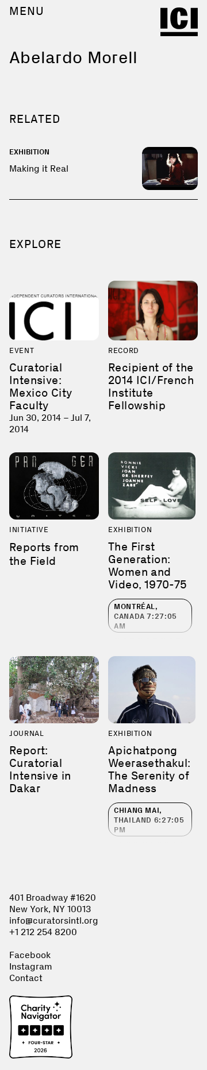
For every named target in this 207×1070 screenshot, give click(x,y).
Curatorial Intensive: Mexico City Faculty (40, 386)
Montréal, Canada (145, 616)
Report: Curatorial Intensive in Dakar (40, 769)
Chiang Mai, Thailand (149, 820)
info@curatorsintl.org (53, 920)
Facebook (30, 954)
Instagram (30, 966)
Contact (26, 977)
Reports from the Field (44, 554)
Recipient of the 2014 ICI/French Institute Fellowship (151, 386)
